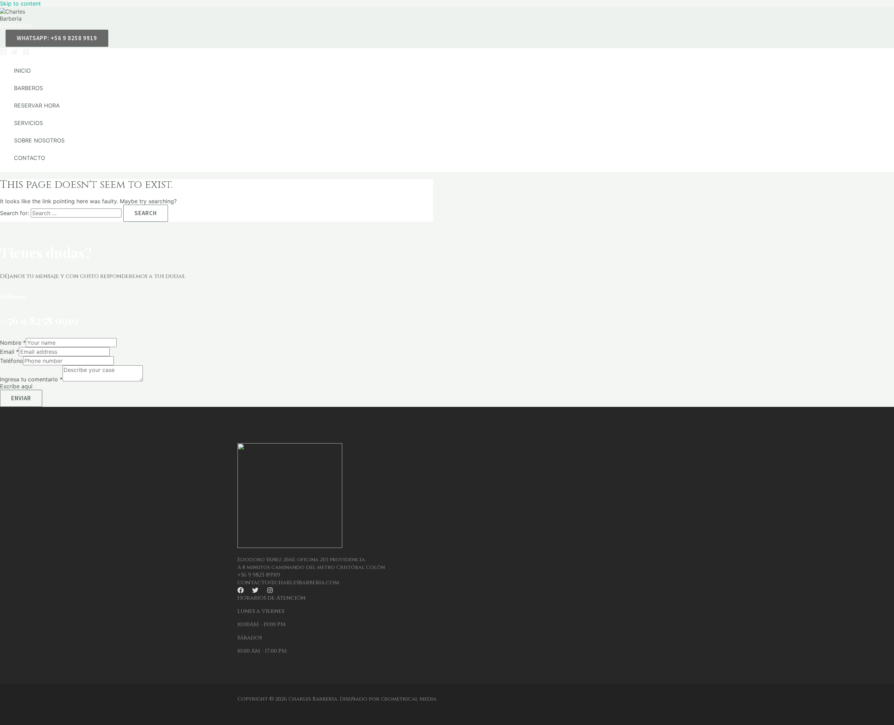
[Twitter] (14, 53)
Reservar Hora (37, 105)
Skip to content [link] (20, 3)
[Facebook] (3, 53)
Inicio (22, 70)
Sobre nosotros (39, 140)
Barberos (28, 88)
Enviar (21, 398)
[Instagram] (25, 53)
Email (9, 351)
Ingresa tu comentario (31, 379)
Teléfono (11, 360)
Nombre (13, 342)
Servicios (28, 122)
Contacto (29, 157)
